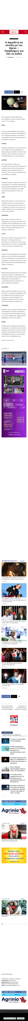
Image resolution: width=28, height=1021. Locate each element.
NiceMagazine (11, 57)
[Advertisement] (14, 15)
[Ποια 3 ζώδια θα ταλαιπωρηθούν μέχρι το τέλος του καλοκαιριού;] (5, 769)
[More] (22, 92)
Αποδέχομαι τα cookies (9, 1018)
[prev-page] (3, 797)
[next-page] (5, 797)
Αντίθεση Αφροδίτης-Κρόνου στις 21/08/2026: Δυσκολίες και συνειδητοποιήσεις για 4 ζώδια (18, 750)
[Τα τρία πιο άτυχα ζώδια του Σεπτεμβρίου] (5, 741)
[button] (2, 32)
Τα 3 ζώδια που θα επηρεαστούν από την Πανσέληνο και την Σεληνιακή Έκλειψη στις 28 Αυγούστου (17, 778)
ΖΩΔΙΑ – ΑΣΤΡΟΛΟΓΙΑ (10, 35)
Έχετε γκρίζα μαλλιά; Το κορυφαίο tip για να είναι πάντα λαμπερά (7, 707)
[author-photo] (14, 722)
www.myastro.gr (9, 340)
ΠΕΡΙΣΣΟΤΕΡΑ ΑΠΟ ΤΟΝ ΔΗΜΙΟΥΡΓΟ (11, 735)
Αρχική (3, 35)
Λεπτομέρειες (20, 1018)
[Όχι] (26, 1015)
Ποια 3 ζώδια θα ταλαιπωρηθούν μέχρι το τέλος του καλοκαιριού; (18, 768)
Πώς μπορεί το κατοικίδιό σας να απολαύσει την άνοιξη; (20, 707)
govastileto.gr (5, 348)
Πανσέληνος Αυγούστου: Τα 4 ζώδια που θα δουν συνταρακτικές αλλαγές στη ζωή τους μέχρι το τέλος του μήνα (17, 789)
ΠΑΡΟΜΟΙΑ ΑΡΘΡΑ (7, 732)
